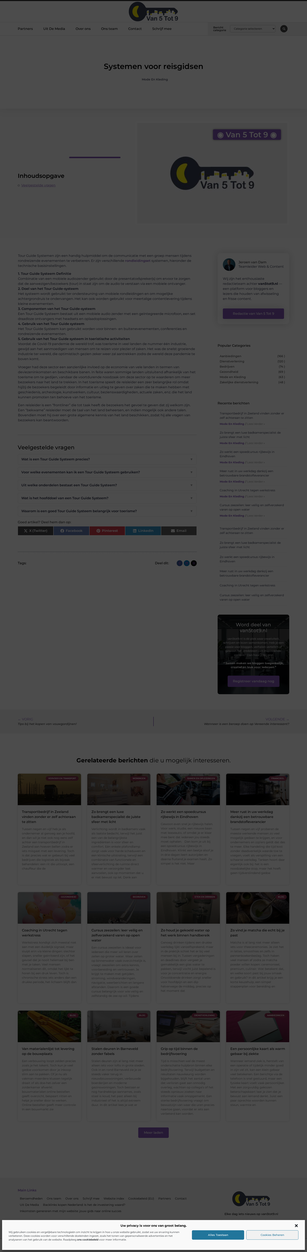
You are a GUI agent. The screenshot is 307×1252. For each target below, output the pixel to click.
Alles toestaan (218, 1235)
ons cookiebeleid (87, 1239)
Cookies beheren (272, 1235)
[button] (296, 1226)
